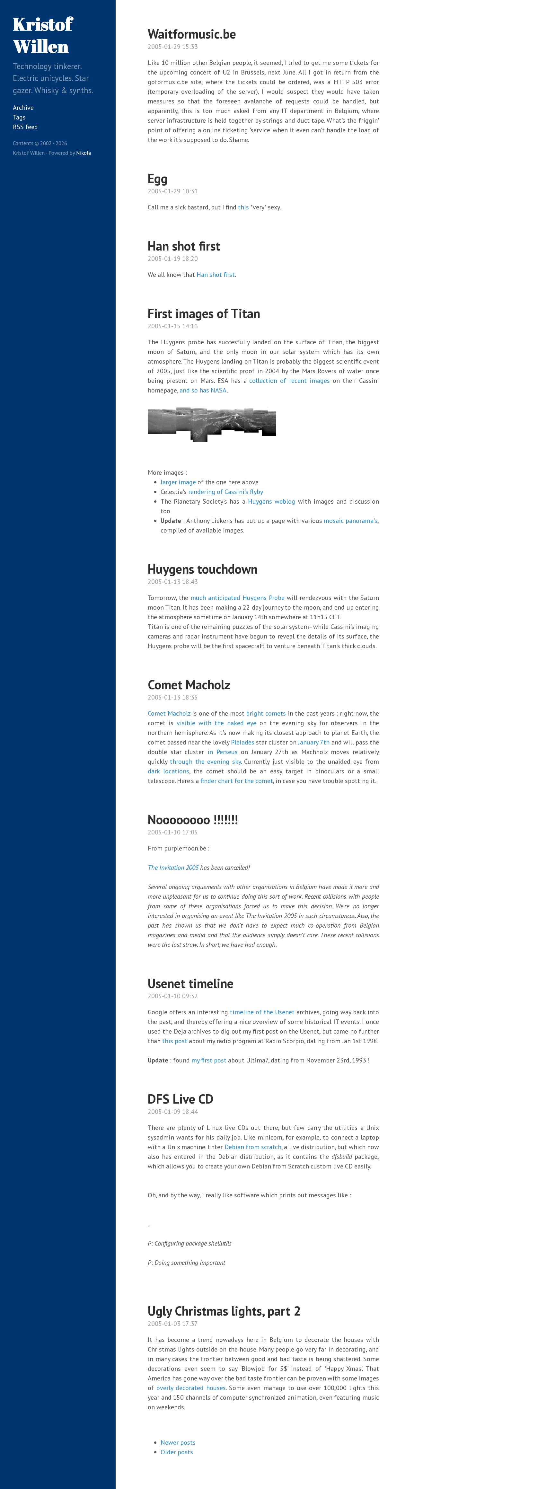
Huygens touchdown (203, 568)
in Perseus (222, 752)
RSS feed (25, 127)
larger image (178, 482)
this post (174, 1041)
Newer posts (178, 1442)
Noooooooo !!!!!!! (193, 819)
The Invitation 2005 (173, 867)
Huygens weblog (271, 501)
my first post (208, 1060)
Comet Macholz (189, 684)
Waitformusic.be (192, 33)
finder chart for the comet (236, 781)
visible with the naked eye (216, 723)
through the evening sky (205, 761)
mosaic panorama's (350, 520)
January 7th (314, 742)
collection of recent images (289, 380)
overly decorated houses (191, 1388)
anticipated (224, 598)
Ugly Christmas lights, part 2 (224, 1310)
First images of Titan (204, 313)
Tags (19, 117)
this (243, 207)
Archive (23, 107)
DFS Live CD (181, 1098)
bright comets (266, 713)
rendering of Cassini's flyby (225, 492)
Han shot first (184, 245)
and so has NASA (203, 390)
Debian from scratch (253, 1147)
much (198, 598)
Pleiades (242, 742)
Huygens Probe (263, 598)
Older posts (177, 1452)
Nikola (83, 152)
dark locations (168, 771)
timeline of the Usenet (262, 1012)
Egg (158, 178)
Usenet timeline (190, 983)
